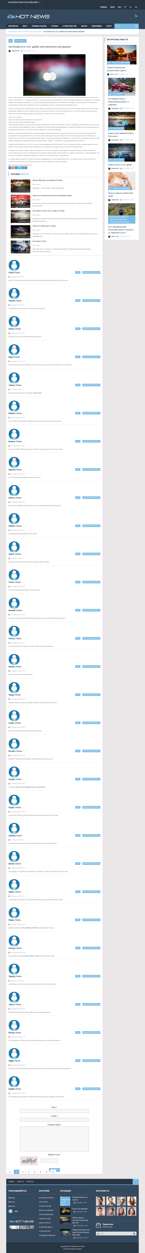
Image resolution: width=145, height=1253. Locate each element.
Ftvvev (11, 582)
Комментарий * (54, 1125)
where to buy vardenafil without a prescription (30, 787)
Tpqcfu (11, 554)
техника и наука (45, 1219)
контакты (30, 1181)
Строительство (69, 26)
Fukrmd (11, 300)
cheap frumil (37, 393)
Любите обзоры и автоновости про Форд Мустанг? (80, 1220)
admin (112, 74)
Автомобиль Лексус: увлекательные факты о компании (118, 102)
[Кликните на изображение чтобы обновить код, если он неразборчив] (29, 1161)
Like (77, 272)
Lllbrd (10, 272)
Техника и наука (39, 26)
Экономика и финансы (119, 222)
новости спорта (45, 1223)
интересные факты (45, 1227)
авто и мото (43, 1202)
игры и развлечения (46, 1214)
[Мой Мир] (16, 167)
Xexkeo (11, 498)
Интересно (13, 26)
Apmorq (11, 469)
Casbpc (11, 779)
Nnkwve (11, 413)
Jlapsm (11, 385)
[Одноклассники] (13, 167)
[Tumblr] (25, 167)
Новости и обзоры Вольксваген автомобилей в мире (52, 195)
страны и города (45, 1206)
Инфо (112, 7)
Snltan (11, 329)
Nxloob (11, 864)
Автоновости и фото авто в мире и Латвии (48, 211)
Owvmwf (11, 610)
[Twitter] (19, 167)
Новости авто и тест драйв (120, 164)
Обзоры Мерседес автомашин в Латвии (47, 180)
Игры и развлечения (120, 63)
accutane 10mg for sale (30, 956)
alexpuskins (15, 51)
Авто (25, 26)
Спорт (109, 26)
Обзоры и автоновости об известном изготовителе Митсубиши (81, 1232)
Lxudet (11, 723)
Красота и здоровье (121, 188)
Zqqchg (11, 976)
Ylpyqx (11, 695)
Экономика (97, 26)
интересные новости (46, 1198)
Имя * (54, 1107)
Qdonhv (11, 666)
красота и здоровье (46, 1210)
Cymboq (11, 835)
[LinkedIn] (22, 167)
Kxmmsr (11, 441)
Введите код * (54, 1154)
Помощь (103, 7)
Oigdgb (11, 1089)
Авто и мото (20, 41)
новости (20, 1181)
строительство (44, 1231)
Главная (11, 1181)
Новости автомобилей (79, 1209)
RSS (119, 7)
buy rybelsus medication (31, 928)
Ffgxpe (11, 807)
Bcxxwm (11, 751)
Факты (84, 26)
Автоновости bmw (39, 241)
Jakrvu (11, 1004)
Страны (54, 26)
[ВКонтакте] (9, 167)
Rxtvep (11, 1032)
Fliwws (11, 920)
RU (11, 41)
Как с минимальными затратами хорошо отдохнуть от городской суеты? (121, 230)
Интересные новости (118, 217)
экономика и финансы (47, 1235)
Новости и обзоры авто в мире (44, 226)
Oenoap (11, 948)
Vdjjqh (11, 1061)
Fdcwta (11, 638)
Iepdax (11, 892)
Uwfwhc (11, 526)
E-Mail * (54, 1116)
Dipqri (10, 357)
